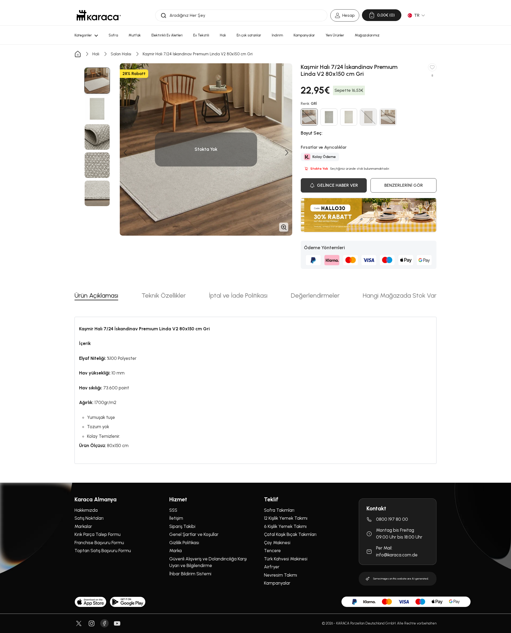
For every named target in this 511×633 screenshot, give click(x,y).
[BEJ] (348, 117)
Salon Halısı (121, 54)
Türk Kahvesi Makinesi (285, 558)
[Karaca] (99, 15)
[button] (125, 152)
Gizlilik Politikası (184, 542)
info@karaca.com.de (397, 554)
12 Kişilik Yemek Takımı (285, 518)
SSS (173, 510)
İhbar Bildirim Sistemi (190, 573)
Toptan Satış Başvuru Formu (103, 550)
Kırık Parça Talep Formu (98, 534)
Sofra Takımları (279, 510)
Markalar (83, 526)
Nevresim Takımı (280, 575)
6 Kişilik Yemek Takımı (285, 526)
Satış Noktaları (89, 518)
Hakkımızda (86, 510)
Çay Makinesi (277, 542)
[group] (97, 81)
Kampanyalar (277, 583)
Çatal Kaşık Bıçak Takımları (290, 534)
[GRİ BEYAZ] (328, 117)
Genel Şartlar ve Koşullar (194, 534)
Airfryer (271, 566)
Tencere (272, 550)
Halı (95, 54)
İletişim (176, 518)
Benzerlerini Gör (403, 185)
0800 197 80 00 (392, 519)
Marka (175, 550)
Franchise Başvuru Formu (99, 542)
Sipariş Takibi (182, 526)
